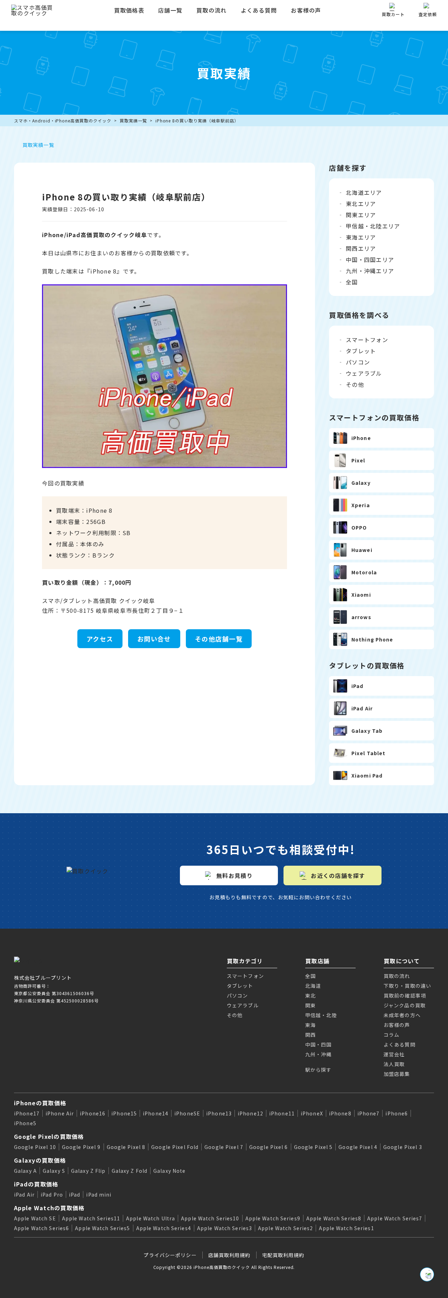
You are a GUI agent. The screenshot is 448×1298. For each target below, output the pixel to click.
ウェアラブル (364, 373)
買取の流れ (211, 10)
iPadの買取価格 (36, 1184)
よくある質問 (259, 10)
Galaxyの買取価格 (40, 1160)
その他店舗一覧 (219, 638)
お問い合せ (154, 638)
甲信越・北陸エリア (373, 226)
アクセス (99, 638)
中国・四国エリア (370, 259)
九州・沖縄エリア (370, 271)
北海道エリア (364, 192)
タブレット (361, 351)
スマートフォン (367, 339)
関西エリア (361, 248)
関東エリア (361, 215)
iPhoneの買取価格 (40, 1103)
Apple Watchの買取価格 (49, 1208)
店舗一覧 (170, 10)
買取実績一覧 (133, 120)
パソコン (358, 362)
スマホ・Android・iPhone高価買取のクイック (62, 120)
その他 (355, 384)
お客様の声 (306, 10)
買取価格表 (129, 10)
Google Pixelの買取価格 (49, 1136)
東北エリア (361, 203)
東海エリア (361, 237)
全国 (352, 282)
